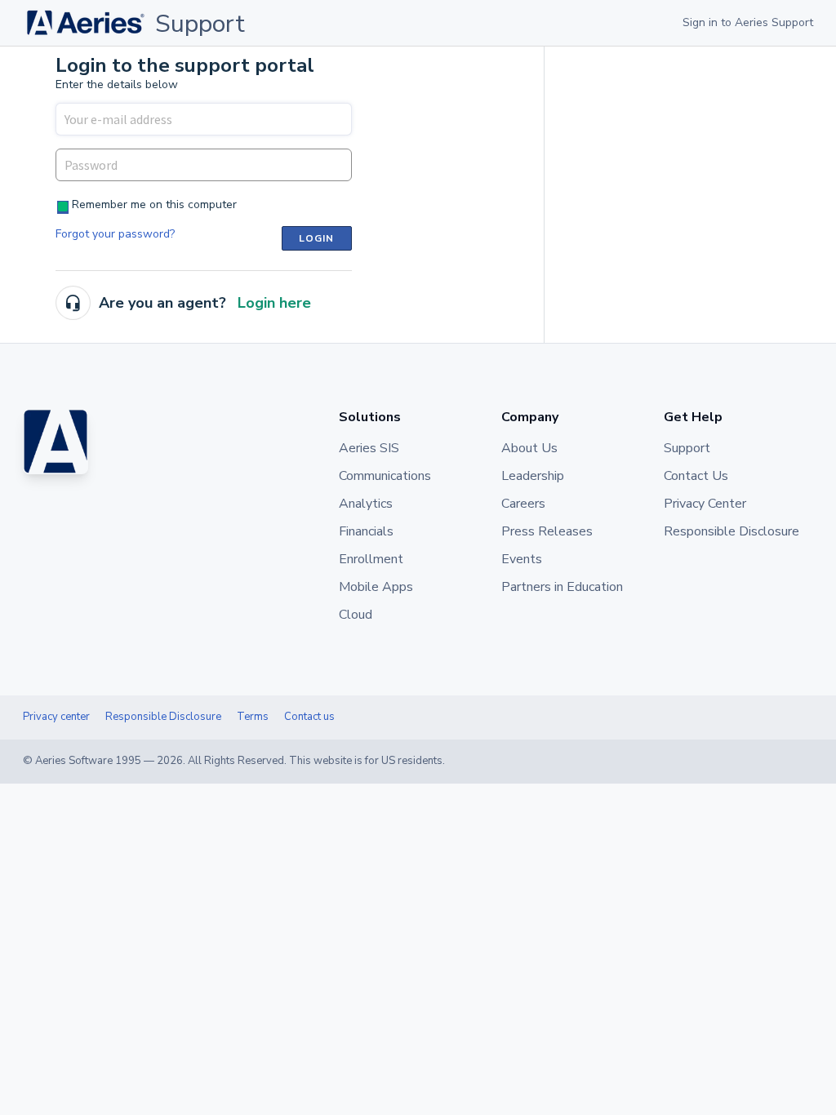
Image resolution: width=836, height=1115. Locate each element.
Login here (274, 303)
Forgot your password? (115, 234)
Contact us (309, 716)
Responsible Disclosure (163, 716)
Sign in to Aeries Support (748, 22)
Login (317, 238)
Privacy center (56, 716)
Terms (253, 716)
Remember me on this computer (154, 204)
